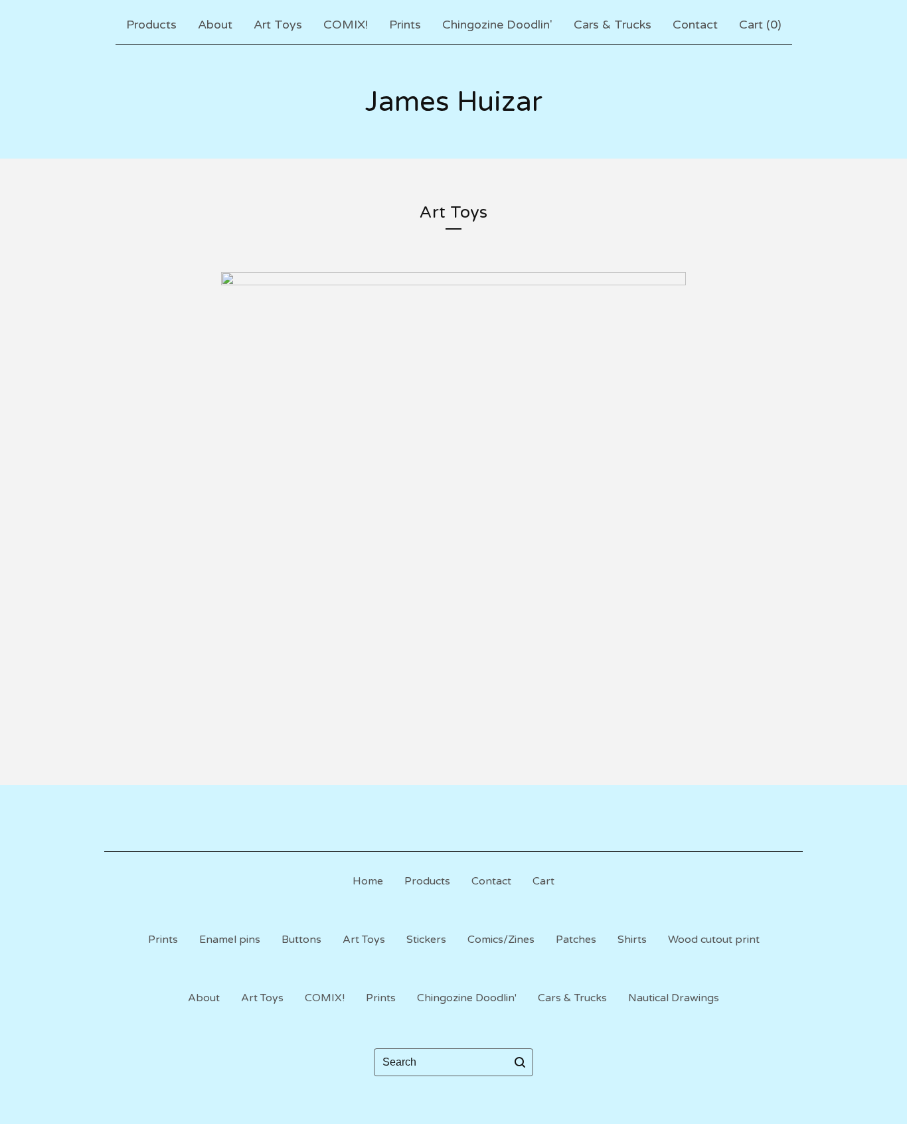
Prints (405, 24)
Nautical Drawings (673, 998)
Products (151, 24)
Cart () (760, 24)
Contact (695, 24)
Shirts (632, 939)
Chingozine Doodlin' (497, 24)
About (215, 24)
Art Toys (278, 24)
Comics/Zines (501, 939)
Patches (576, 939)
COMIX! (345, 24)
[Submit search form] (520, 1062)
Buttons (301, 939)
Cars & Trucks (612, 24)
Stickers (426, 939)
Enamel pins (229, 939)
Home (368, 881)
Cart (543, 881)
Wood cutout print (714, 939)
